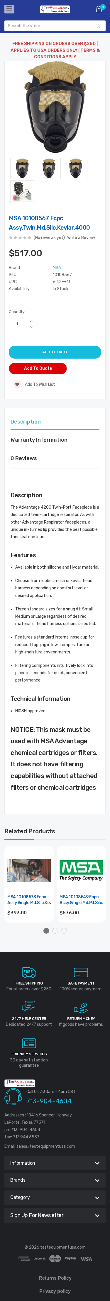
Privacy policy (55, 1291)
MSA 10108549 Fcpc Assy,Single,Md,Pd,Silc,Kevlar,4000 (81, 899)
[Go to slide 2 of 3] (55, 931)
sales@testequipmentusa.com (45, 1146)
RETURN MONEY (81, 1018)
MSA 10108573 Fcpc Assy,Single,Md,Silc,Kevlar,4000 (29, 899)
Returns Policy (55, 1278)
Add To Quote (38, 368)
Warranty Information (39, 440)
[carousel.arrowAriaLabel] (29, 972)
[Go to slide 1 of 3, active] (46, 931)
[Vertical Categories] (9, 9)
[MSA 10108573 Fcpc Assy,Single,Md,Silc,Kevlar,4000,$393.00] (29, 870)
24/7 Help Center (29, 1018)
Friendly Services (29, 1054)
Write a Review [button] (81, 237)
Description (26, 422)
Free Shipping (29, 983)
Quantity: (17, 311)
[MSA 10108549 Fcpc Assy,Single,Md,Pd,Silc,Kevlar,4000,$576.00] (81, 870)
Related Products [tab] (29, 831)
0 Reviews (24, 458)
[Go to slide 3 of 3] (64, 931)
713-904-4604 (49, 1101)
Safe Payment (80, 983)
